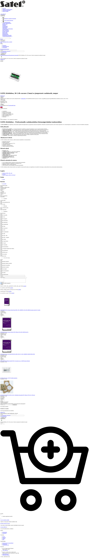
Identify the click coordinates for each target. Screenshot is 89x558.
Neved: (1, 275)
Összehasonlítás (11, 105)
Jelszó (1, 51)
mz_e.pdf (4, 174)
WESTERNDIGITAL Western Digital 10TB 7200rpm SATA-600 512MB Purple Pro (14, 332)
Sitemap (3, 538)
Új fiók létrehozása (3, 52)
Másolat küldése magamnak (5, 283)
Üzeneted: (2, 282)
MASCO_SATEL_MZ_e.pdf (7, 173)
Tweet (1, 106)
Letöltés (11, 287)
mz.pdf (3, 179)
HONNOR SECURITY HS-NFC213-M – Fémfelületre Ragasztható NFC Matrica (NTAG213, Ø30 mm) (17, 395)
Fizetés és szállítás (5, 11)
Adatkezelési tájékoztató (6, 10)
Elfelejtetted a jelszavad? (6, 51)
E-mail (1, 50)
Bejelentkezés (2, 49)
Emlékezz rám (3, 53)
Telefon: (1, 276)
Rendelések (4, 45)
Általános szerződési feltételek (7, 9)
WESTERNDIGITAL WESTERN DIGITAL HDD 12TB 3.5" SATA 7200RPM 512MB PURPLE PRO (17, 354)
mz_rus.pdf (4, 183)
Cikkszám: (2, 96)
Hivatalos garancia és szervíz (5, 523)
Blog (3, 539)
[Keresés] (10, 38)
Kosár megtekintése (3, 41)
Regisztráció (7, 49)
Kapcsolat (4, 8)
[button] (14, 105)
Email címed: (2, 277)
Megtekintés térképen (5, 554)
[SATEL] (12, 6)
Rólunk (3, 536)
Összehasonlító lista (5, 46)
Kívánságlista (4, 47)
